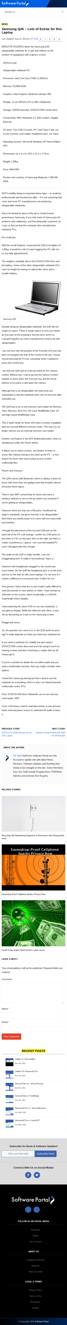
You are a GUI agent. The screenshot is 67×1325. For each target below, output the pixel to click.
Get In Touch (35, 1241)
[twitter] (37, 1175)
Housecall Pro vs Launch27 (27, 1120)
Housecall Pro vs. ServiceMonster (30, 1108)
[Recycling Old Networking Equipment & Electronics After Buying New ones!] (33, 813)
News (5, 24)
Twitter (35, 1236)
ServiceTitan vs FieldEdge (27, 1096)
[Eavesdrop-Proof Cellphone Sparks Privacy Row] (33, 867)
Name (5, 1008)
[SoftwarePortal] (33, 1200)
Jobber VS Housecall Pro (26, 1071)
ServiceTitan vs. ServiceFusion (29, 1083)
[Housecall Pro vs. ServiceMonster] (9, 1111)
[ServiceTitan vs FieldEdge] (9, 1098)
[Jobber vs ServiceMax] (9, 1060)
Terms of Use (35, 1296)
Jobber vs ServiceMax (25, 1059)
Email (4, 1022)
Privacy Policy (35, 1290)
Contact (35, 1308)
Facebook (35, 1230)
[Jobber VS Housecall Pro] (9, 1074)
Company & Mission (35, 1260)
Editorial (35, 1266)
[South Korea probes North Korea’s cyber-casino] (33, 923)
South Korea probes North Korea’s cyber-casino (23, 950)
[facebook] (28, 1175)
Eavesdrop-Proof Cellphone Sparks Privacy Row (23, 894)
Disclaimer (35, 1302)
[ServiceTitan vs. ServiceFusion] (9, 1086)
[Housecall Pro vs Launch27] (9, 1123)
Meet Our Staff (35, 1272)
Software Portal (42, 1321)
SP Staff (34, 39)
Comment (7, 979)
